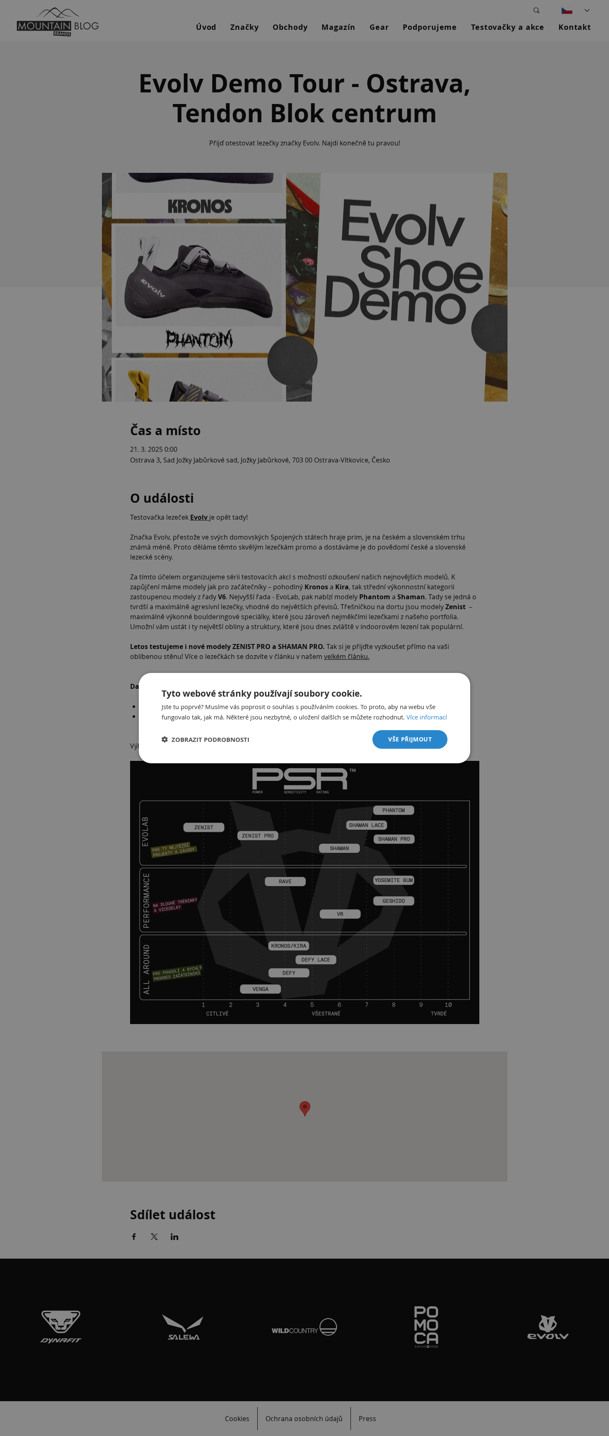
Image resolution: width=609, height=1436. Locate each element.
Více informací (426, 716)
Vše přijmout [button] (410, 739)
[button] (205, 739)
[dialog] (304, 718)
